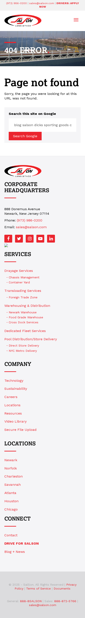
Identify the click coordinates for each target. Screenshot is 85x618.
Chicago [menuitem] (11, 509)
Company (17, 364)
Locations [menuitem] (12, 405)
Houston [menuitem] (11, 501)
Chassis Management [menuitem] (24, 277)
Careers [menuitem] (10, 397)
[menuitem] (42, 543)
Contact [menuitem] (10, 535)
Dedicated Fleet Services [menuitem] (25, 331)
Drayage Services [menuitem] (18, 271)
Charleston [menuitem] (13, 476)
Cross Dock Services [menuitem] (23, 322)
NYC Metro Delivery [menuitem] (23, 350)
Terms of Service (38, 588)
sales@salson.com (41, 3)
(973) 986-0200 (16, 3)
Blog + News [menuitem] (14, 552)
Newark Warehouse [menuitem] (23, 312)
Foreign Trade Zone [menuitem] (23, 297)
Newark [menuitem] (10, 460)
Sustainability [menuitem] (15, 389)
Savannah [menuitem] (12, 485)
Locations (20, 443)
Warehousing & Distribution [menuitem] (27, 306)
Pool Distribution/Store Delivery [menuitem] (30, 339)
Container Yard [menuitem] (19, 282)
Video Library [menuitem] (15, 421)
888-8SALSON (31, 601)
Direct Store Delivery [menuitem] (24, 345)
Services (17, 254)
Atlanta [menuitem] (10, 493)
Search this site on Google (32, 114)
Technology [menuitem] (13, 380)
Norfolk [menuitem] (10, 468)
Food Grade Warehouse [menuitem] (26, 317)
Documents (62, 588)
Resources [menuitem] (13, 413)
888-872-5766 (65, 601)
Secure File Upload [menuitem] (20, 430)
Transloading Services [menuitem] (22, 291)
